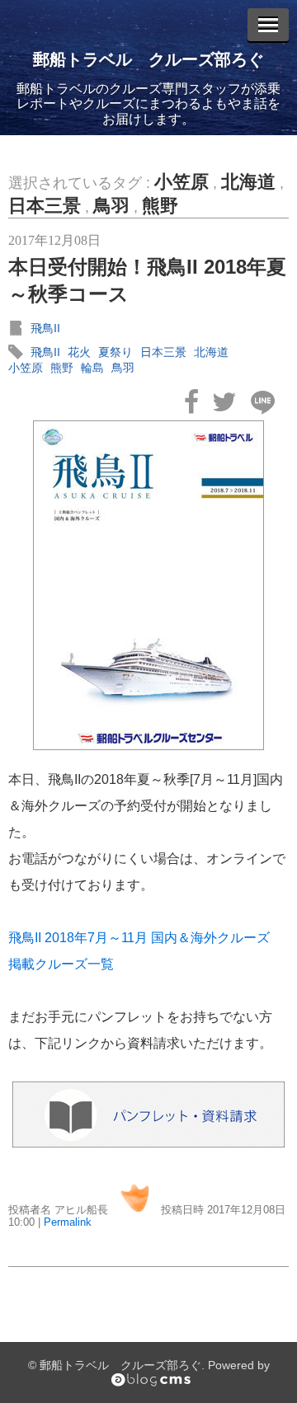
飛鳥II (45, 328)
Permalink (68, 1222)
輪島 (92, 367)
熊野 (160, 205)
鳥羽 (111, 205)
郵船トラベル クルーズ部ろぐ (148, 59)
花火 (79, 352)
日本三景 (44, 205)
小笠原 (181, 181)
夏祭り (115, 352)
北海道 (248, 181)
